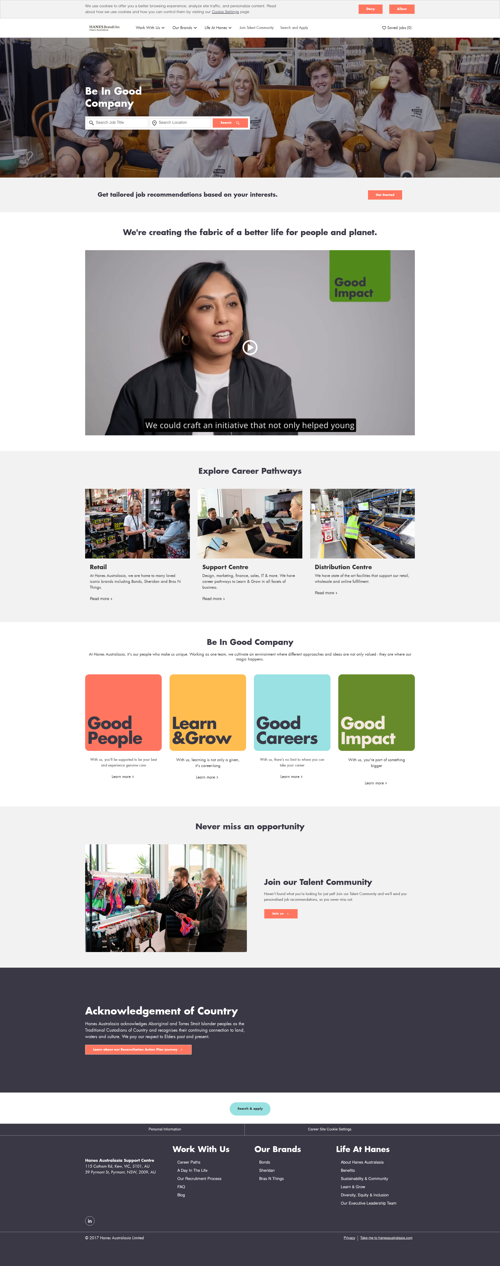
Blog (181, 1195)
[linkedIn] (90, 1221)
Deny (370, 9)
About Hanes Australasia (362, 1163)
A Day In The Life (192, 1171)
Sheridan (267, 1171)
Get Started (385, 194)
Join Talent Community (257, 28)
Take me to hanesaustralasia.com (386, 1238)
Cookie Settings (225, 12)
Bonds (264, 1163)
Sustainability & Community (364, 1179)
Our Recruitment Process (199, 1179)
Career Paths (188, 1163)
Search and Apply (294, 28)
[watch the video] (250, 343)
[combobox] (117, 123)
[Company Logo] (104, 28)
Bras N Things (271, 1179)
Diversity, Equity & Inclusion (365, 1195)
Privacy (349, 1238)
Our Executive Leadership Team (368, 1204)
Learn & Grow (353, 1187)
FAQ (181, 1187)
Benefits (348, 1171)
